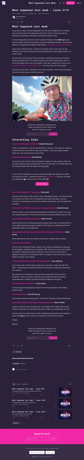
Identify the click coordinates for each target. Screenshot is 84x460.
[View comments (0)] (17, 22)
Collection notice (54, 448)
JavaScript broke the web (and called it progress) (30, 261)
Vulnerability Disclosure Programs (58, 45)
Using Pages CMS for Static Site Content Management (32, 302)
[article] (42, 392)
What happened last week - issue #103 (28, 412)
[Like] (13, 22)
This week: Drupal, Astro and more (22, 414)
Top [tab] (14, 384)
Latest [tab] (18, 384)
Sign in (79, 3)
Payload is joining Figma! (21, 243)
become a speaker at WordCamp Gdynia (27, 66)
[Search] (60, 3)
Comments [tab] (16, 363)
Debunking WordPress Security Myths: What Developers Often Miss (37, 232)
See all (15, 423)
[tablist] (19, 363)
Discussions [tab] (25, 384)
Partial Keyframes (19, 294)
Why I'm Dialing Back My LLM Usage (25, 219)
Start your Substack (37, 452)
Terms (47, 448)
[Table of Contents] (2, 230)
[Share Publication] (63, 3)
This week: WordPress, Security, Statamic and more (26, 391)
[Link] (10, 26)
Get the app (50, 452)
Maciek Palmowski (21, 16)
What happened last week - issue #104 (28, 400)
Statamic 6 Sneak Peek (20, 157)
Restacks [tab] (23, 363)
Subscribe (70, 3)
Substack (33, 456)
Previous (18, 352)
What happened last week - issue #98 (28, 389)
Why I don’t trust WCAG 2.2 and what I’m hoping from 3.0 (33, 208)
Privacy (42, 448)
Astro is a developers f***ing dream (25, 192)
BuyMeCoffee (51, 177)
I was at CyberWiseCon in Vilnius (24, 144)
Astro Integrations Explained (23, 283)
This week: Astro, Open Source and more (23, 402)
